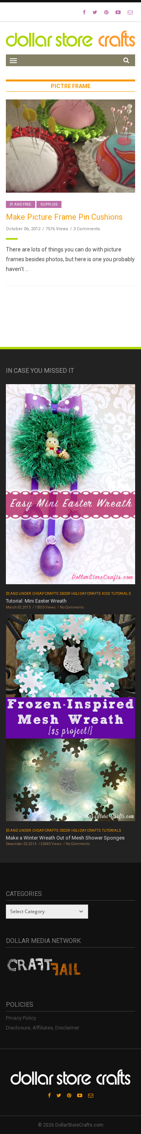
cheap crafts (46, 594)
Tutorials (120, 594)
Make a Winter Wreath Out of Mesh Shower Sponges (65, 838)
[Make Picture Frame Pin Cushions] (70, 145)
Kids (106, 594)
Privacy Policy (21, 1018)
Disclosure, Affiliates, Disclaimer (42, 1028)
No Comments (72, 607)
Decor (65, 594)
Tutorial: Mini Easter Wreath (36, 601)
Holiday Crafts (86, 594)
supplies (49, 204)
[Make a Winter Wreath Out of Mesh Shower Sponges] (70, 720)
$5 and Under (18, 594)
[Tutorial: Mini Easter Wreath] (70, 486)
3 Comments (86, 228)
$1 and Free (20, 204)
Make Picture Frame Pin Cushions (64, 217)
